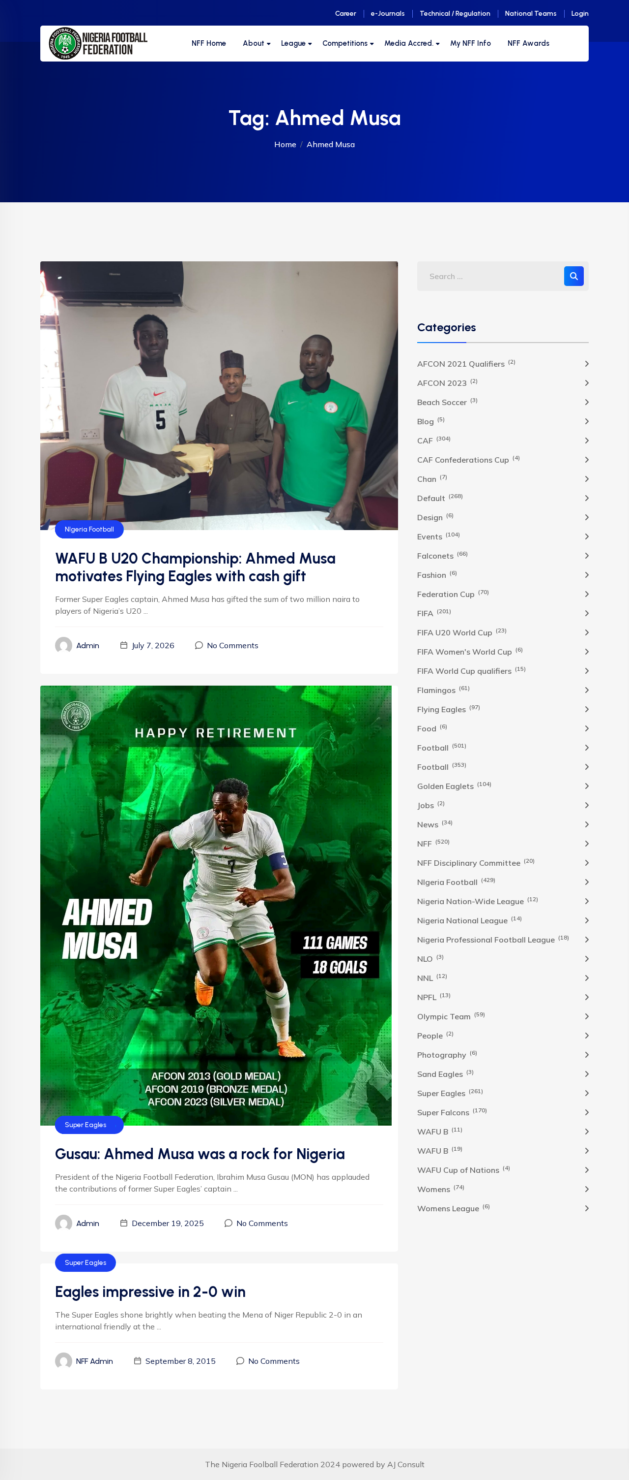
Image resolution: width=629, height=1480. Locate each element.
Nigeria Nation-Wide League (477, 900)
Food (432, 728)
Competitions (345, 43)
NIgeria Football (89, 529)
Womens (440, 1188)
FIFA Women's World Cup (470, 651)
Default (440, 497)
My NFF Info (470, 43)
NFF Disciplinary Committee (476, 862)
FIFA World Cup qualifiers (471, 670)
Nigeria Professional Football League (493, 939)
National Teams (531, 13)
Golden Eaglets (454, 785)
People (435, 1035)
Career (345, 13)
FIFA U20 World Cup (462, 632)
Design (435, 516)
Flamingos (443, 689)
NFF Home (209, 43)
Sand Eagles (445, 1073)
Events (438, 536)
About (253, 43)
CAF (434, 440)
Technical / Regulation (455, 13)
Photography (447, 1054)
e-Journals (388, 13)
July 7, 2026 (153, 645)
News (435, 824)
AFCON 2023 (447, 382)
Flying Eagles (448, 708)
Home (285, 144)
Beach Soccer (447, 401)
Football (441, 747)
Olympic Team (451, 1015)
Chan (432, 478)
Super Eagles (85, 1125)
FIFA (434, 612)
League (293, 43)
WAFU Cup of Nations (463, 1169)
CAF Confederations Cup (468, 459)
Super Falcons (452, 1111)
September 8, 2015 (180, 1361)
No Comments (232, 645)
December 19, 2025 (168, 1223)
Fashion (437, 574)
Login (580, 13)
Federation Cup (453, 593)
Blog (431, 420)
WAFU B (439, 1131)
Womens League (453, 1207)
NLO (430, 958)
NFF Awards (528, 43)
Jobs (431, 804)
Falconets (442, 555)
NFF (433, 843)
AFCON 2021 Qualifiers (466, 363)
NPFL (434, 996)
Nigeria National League (469, 919)
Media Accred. (408, 43)
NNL (432, 977)
